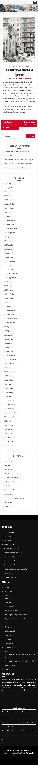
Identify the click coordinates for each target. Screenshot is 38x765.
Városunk (7, 651)
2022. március (9, 388)
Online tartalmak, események (15, 498)
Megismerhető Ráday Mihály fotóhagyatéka (19, 160)
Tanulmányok (9, 506)
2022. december (9, 355)
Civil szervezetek (10, 647)
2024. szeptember (10, 274)
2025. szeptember (10, 228)
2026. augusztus (10, 183)
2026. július (8, 188)
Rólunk (6, 595)
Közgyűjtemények (10, 643)
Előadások (10, 78)
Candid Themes (21, 756)
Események (19, 78)
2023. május (8, 335)
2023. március (9, 343)
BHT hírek (8, 461)
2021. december (9, 400)
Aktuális (7, 587)
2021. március (9, 437)
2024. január (8, 302)
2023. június (8, 331)
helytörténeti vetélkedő (12, 482)
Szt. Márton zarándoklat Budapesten (7, 124)
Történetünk (9, 602)
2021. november (9, 404)
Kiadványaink (10, 631)
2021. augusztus (9, 417)
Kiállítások (27, 78)
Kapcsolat (7, 669)
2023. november (9, 310)
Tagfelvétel (9, 623)
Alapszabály (9, 598)
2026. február (9, 208)
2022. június (8, 376)
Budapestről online (10, 591)
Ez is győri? (8, 155)
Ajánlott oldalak (9, 665)
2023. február (9, 347)
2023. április (8, 339)
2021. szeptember (10, 413)
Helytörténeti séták (11, 478)
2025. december (9, 216)
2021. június (8, 425)
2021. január (8, 445)
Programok (9, 627)
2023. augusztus (10, 323)
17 (3, 726)
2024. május (8, 286)
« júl (3, 739)
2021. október (9, 409)
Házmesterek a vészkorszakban (28, 123)
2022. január (8, 396)
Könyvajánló (8, 494)
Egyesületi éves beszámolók (15, 619)
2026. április (8, 200)
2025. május (8, 241)
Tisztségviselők (11, 606)
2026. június (8, 192)
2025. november (9, 220)
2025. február (9, 253)
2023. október (9, 314)
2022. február (9, 392)
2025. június (8, 237)
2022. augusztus (10, 372)
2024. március (9, 294)
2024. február (9, 298)
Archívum (7, 639)
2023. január (8, 351)
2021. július (8, 421)
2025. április (8, 245)
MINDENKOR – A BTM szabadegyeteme (18, 164)
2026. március (9, 204)
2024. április (8, 290)
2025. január (8, 257)
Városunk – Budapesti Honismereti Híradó (20, 661)
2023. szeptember (10, 319)
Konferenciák (9, 490)
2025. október (9, 224)
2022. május (8, 380)
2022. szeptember (10, 368)
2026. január (8, 212)
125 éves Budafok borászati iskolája (16, 168)
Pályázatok (8, 502)
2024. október (9, 269)
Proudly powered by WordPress (14, 753)
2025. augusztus (10, 233)
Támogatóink (10, 635)
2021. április (8, 433)
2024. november (10, 265)
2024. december (10, 261)
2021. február (8, 441)
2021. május (8, 429)
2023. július (8, 327)
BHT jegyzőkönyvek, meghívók (16, 615)
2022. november (10, 359)
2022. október (9, 364)
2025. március (9, 249)
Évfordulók (8, 473)
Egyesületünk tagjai (12, 610)
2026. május (8, 196)
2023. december (9, 306)
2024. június (8, 282)
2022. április (8, 384)
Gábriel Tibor (25, 66)
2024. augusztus (10, 278)
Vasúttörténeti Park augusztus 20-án (17, 151)
